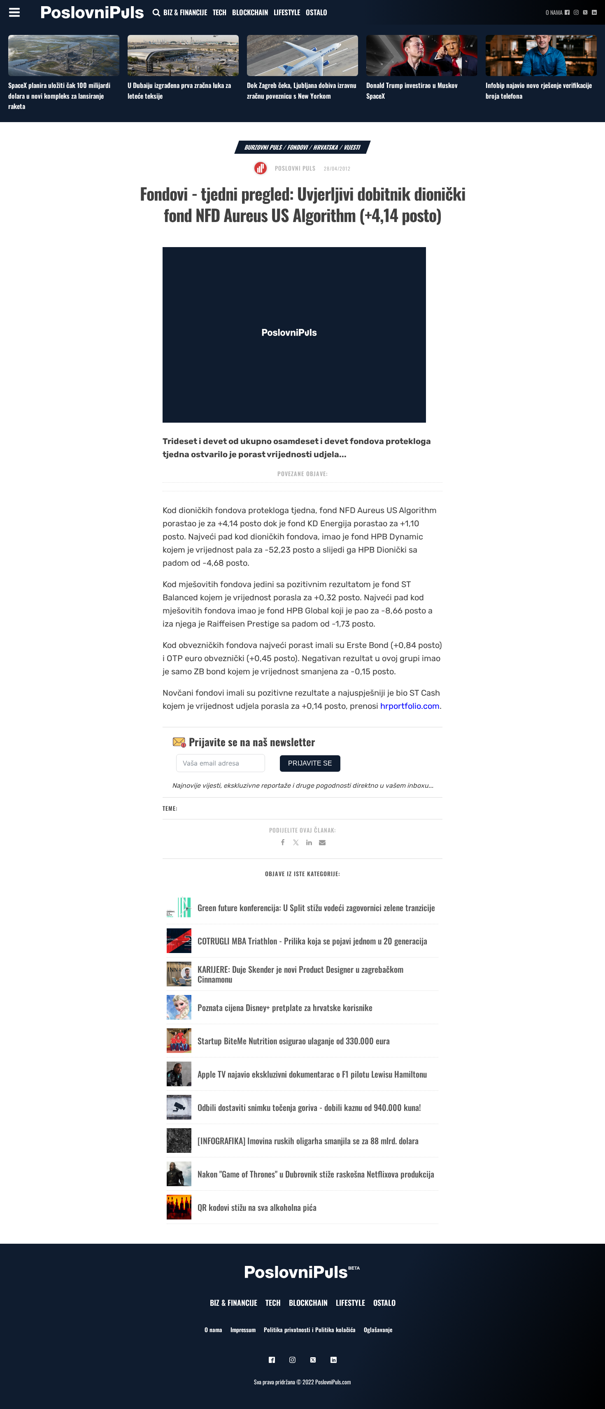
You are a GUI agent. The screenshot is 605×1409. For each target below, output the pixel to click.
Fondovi (297, 147)
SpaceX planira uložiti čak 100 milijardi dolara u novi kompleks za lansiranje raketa (59, 95)
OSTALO (316, 12)
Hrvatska (326, 147)
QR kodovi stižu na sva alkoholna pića (257, 1207)
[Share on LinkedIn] (309, 843)
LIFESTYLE (287, 12)
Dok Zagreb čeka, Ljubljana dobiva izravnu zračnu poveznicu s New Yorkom (301, 90)
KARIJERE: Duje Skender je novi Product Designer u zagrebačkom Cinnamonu (300, 974)
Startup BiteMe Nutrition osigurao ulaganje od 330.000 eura (294, 1040)
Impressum (243, 1329)
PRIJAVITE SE (310, 763)
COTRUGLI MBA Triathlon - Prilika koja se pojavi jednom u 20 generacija (312, 941)
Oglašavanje (378, 1329)
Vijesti (352, 147)
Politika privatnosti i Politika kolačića (310, 1329)
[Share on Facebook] (282, 843)
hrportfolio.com (410, 706)
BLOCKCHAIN (250, 12)
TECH (219, 12)
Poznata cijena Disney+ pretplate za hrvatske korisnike (285, 1007)
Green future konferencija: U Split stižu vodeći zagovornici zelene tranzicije (316, 907)
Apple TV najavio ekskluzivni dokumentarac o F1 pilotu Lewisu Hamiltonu (312, 1074)
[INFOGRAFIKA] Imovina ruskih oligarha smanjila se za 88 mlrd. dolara (308, 1140)
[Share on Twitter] (295, 843)
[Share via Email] (322, 843)
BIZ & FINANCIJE (185, 12)
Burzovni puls (263, 147)
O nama (554, 12)
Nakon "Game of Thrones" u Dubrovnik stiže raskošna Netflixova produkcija (316, 1174)
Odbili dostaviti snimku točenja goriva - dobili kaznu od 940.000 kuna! (309, 1107)
